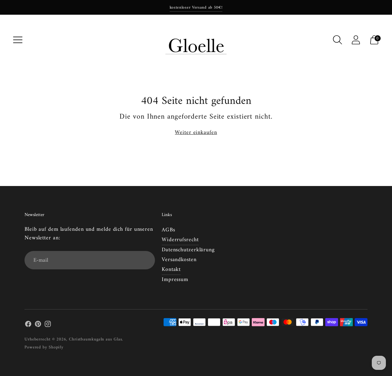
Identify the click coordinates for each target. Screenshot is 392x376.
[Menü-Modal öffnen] (17, 39)
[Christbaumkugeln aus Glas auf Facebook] (28, 325)
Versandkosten (179, 259)
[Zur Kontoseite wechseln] (355, 39)
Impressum (175, 279)
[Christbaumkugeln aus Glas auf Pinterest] (38, 325)
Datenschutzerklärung (188, 250)
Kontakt (171, 269)
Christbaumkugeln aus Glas (95, 339)
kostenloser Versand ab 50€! (196, 7)
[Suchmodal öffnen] (337, 39)
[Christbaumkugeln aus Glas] (196, 40)
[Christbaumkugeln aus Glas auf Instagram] (47, 325)
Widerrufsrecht (180, 240)
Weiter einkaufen (196, 132)
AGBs (168, 230)
